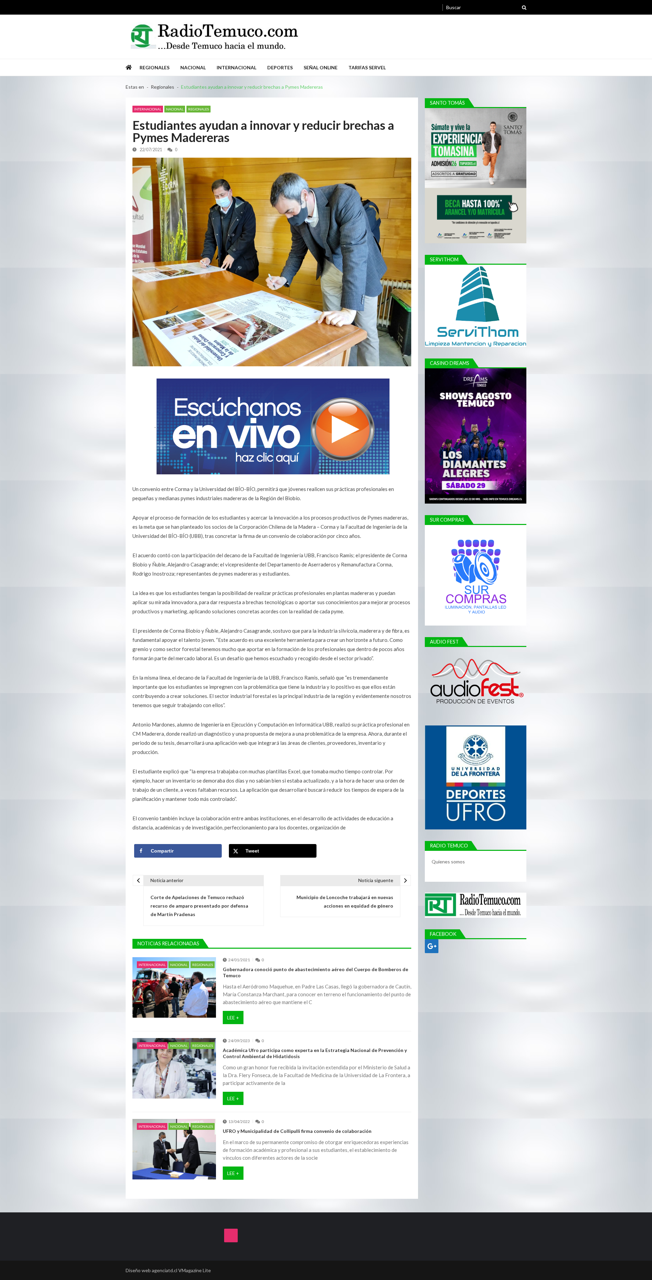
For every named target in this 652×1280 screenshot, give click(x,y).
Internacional (236, 67)
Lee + (233, 1017)
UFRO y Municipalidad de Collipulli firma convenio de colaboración (297, 1131)
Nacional (193, 67)
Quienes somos (449, 861)
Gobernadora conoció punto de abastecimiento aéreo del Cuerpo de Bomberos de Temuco (315, 972)
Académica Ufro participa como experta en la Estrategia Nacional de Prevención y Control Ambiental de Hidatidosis (315, 1053)
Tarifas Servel (367, 67)
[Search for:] (486, 6)
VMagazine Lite (194, 1270)
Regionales (154, 67)
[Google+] (431, 946)
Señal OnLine (321, 67)
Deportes (280, 67)
